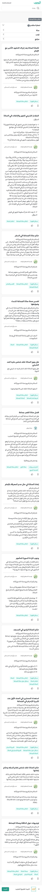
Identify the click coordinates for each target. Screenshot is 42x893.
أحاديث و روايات (33, 467)
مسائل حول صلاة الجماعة (21, 681)
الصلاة (12, 345)
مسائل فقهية (34, 101)
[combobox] (21, 8)
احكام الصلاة (10, 221)
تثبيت (5, 889)
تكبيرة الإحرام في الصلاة (14, 750)
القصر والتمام (10, 284)
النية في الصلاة (18, 874)
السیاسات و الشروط (6, 3)
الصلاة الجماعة (34, 287)
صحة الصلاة (24, 871)
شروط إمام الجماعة (32, 398)
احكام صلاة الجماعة (22, 101)
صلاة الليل (23, 467)
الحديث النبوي (34, 470)
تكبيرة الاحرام (10, 747)
